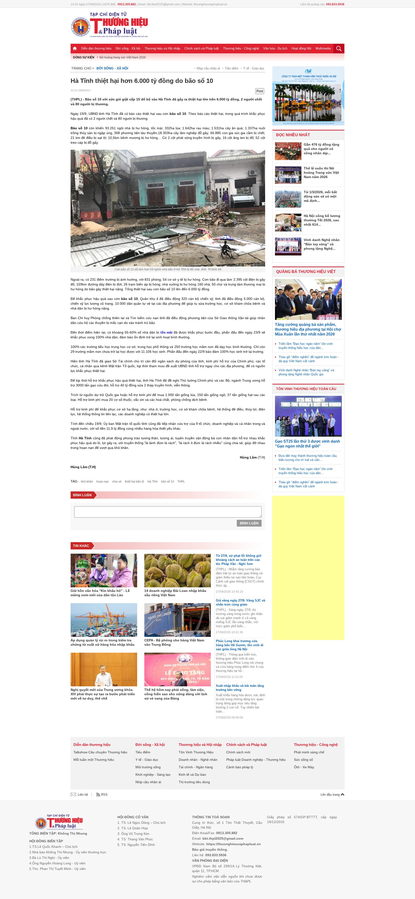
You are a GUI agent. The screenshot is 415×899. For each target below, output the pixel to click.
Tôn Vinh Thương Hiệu (196, 752)
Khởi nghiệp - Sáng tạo (153, 774)
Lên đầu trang (331, 794)
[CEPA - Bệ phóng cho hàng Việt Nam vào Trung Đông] (177, 620)
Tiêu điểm (231, 68)
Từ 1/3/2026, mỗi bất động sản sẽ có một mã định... (320, 196)
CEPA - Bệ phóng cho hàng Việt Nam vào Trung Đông (174, 642)
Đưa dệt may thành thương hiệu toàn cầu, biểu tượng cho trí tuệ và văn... (308, 458)
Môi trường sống (148, 767)
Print (259, 91)
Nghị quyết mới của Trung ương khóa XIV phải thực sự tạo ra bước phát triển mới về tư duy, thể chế (103, 694)
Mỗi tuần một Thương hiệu (93, 760)
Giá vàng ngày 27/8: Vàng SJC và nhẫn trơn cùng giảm (240, 602)
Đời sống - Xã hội (128, 48)
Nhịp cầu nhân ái (208, 68)
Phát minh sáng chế (309, 752)
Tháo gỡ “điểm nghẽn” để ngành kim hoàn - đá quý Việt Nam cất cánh (309, 359)
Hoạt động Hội (301, 48)
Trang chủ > (82, 68)
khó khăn (87, 481)
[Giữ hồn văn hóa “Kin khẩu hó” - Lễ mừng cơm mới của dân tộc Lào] (104, 570)
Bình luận (249, 523)
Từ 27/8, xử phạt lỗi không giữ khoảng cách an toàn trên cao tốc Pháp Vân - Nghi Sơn (238, 560)
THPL (181, 481)
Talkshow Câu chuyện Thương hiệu (100, 752)
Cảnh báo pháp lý (239, 767)
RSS (104, 794)
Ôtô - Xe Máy (304, 767)
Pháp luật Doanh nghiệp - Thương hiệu (256, 760)
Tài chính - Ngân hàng (196, 767)
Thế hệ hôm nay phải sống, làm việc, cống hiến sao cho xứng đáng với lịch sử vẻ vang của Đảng (175, 694)
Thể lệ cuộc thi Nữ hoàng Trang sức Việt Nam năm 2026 (321, 172)
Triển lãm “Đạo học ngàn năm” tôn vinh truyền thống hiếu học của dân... (306, 346)
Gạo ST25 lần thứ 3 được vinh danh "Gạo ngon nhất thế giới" (307, 443)
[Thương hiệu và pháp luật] (59, 822)
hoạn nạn (102, 481)
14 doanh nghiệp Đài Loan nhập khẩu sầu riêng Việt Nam (175, 593)
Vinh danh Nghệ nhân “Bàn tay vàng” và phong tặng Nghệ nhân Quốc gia (306, 372)
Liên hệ (83, 794)
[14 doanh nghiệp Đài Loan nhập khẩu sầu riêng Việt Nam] (177, 570)
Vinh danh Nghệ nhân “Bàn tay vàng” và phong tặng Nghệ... (322, 244)
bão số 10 (167, 481)
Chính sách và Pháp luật (201, 48)
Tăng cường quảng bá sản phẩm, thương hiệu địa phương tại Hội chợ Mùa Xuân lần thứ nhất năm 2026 (308, 329)
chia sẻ (117, 481)
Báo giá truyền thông (209, 849)
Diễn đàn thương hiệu (96, 48)
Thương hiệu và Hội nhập (162, 48)
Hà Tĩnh (152, 481)
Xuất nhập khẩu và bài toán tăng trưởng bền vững (240, 688)
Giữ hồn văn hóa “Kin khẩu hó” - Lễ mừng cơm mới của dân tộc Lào (100, 593)
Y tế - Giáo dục (253, 68)
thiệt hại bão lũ (134, 481)
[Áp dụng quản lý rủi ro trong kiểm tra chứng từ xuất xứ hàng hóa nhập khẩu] (104, 620)
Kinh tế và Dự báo (192, 774)
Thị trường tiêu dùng (194, 782)
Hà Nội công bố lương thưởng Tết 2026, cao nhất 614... (322, 220)
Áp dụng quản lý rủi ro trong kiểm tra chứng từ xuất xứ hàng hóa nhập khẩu (102, 642)
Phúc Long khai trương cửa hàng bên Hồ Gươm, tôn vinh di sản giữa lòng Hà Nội (239, 645)
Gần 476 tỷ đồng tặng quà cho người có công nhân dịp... (321, 149)
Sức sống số (303, 760)
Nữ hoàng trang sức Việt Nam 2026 (122, 57)
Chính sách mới (238, 752)
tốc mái (166, 332)
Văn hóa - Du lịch (275, 48)
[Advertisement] (308, 568)
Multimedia (323, 48)
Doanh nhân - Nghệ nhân (198, 760)
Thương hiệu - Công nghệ (241, 48)
